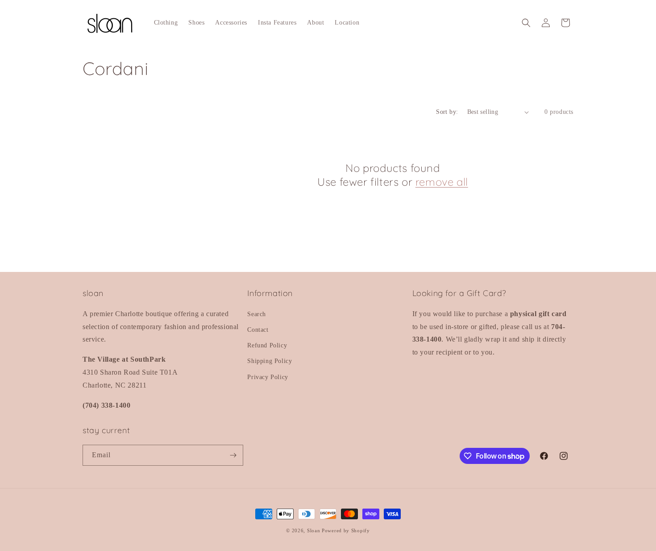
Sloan (313, 530)
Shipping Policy (269, 361)
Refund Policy (267, 345)
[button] (526, 23)
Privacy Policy (267, 377)
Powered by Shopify (346, 530)
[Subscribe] (233, 455)
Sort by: (447, 112)
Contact (257, 329)
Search (256, 314)
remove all (441, 181)
